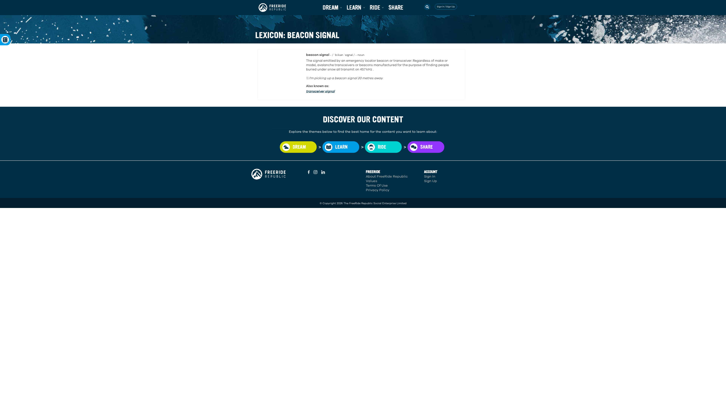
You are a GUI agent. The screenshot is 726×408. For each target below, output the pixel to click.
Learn (341, 147)
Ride (382, 147)
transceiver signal (320, 91)
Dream (299, 147)
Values (371, 181)
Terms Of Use (377, 185)
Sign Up (430, 181)
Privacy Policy (377, 190)
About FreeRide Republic (387, 176)
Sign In (429, 176)
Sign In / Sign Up (446, 6)
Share (426, 147)
